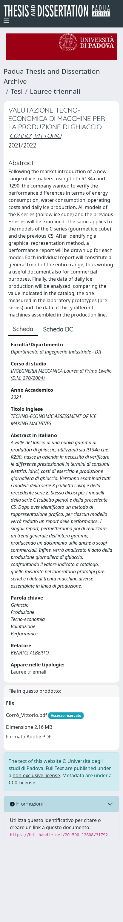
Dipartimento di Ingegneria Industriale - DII (56, 351)
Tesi (17, 91)
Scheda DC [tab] (58, 329)
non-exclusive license (36, 775)
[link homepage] (59, 11)
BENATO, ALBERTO (30, 652)
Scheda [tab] (23, 329)
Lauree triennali (55, 91)
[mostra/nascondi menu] (6, 21)
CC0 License (22, 782)
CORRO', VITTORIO (35, 135)
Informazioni (29, 804)
